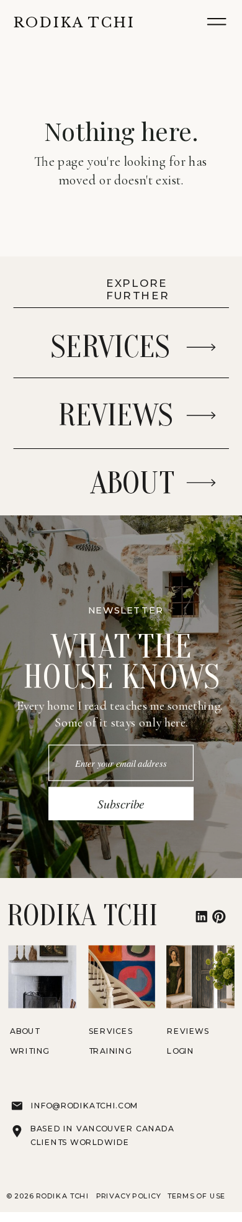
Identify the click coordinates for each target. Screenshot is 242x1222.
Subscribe (121, 803)
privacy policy (129, 1195)
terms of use (197, 1195)
